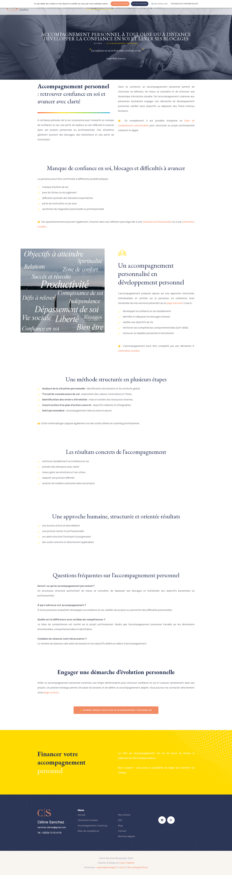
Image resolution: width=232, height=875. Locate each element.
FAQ (120, 820)
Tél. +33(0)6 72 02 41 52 (49, 832)
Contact (122, 831)
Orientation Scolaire (88, 820)
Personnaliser (160, 4)
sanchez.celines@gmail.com (51, 827)
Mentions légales (126, 836)
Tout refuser (140, 4)
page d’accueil (174, 303)
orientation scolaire (128, 350)
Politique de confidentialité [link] (184, 4)
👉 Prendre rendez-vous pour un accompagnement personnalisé (116, 710)
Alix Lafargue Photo (137, 867)
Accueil (98, 43)
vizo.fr (122, 867)
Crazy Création (127, 863)
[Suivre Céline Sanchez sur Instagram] (171, 820)
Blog (120, 825)
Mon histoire (124, 815)
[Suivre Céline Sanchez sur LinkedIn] (162, 820)
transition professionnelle (157, 221)
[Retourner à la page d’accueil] (44, 812)
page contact (51, 692)
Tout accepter (120, 4)
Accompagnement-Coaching (92, 825)
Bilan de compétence (88, 831)
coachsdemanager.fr (107, 867)
